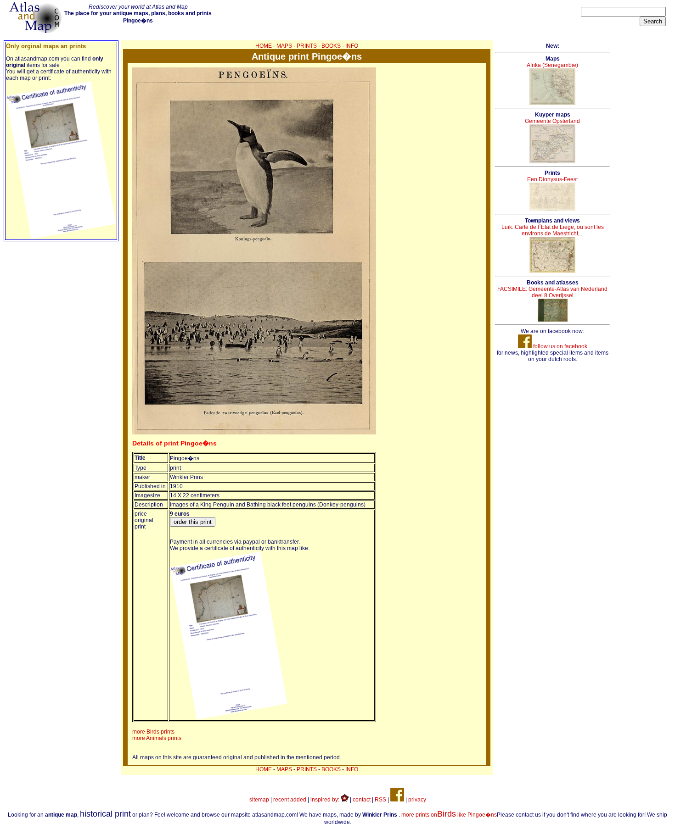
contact (362, 799)
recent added (289, 799)
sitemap (259, 799)
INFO (351, 46)
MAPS (284, 46)
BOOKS (331, 46)
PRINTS (307, 46)
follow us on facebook (559, 346)
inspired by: (325, 799)
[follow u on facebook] (397, 799)
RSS (380, 799)
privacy (417, 799)
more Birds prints (153, 732)
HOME (263, 46)
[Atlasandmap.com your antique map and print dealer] (36, 31)
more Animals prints (156, 738)
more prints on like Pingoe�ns (449, 815)
